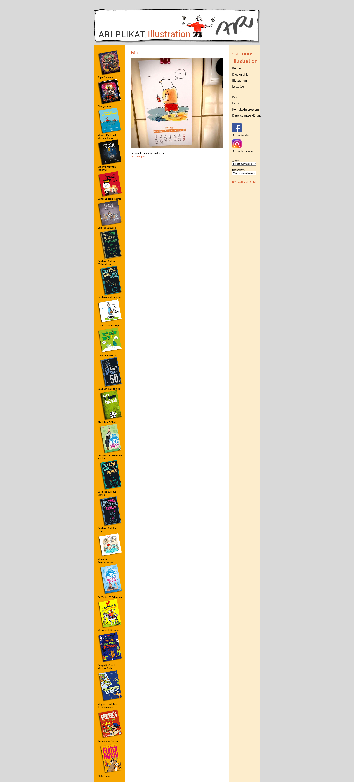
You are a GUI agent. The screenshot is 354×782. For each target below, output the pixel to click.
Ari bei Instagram (242, 151)
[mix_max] (110, 738)
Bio (234, 97)
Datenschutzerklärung (246, 115)
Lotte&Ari (238, 87)
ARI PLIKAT (144, 34)
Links (235, 103)
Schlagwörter (238, 169)
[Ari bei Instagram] (237, 147)
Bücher (237, 68)
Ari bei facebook (242, 135)
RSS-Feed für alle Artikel (244, 181)
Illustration (245, 60)
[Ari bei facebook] (237, 131)
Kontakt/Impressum (245, 109)
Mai (135, 52)
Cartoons (243, 53)
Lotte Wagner (138, 156)
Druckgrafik (240, 74)
